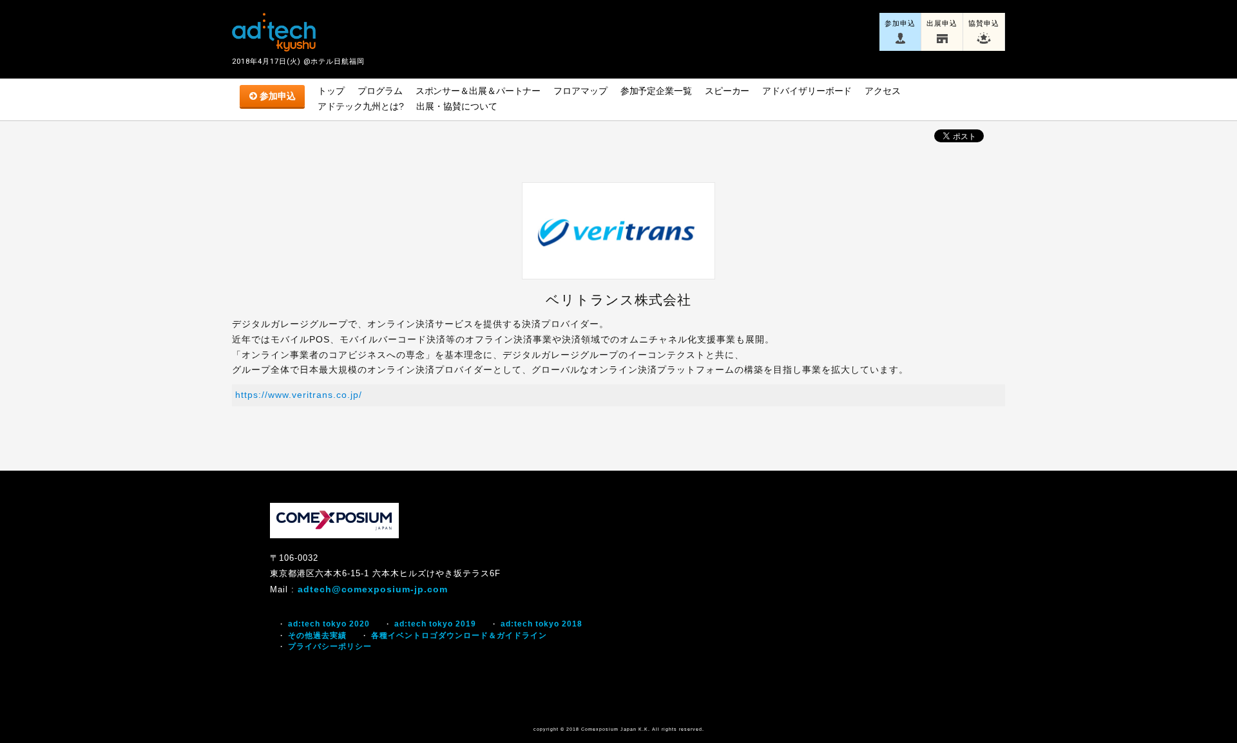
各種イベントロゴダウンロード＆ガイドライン (459, 635)
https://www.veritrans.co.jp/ (298, 395)
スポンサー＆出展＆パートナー (478, 91)
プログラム (380, 91)
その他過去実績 (317, 635)
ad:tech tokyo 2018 (541, 623)
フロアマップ (580, 91)
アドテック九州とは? (360, 106)
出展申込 (941, 23)
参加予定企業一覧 (656, 91)
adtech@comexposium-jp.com (373, 589)
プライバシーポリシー (330, 646)
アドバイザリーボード (807, 91)
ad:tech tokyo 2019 (435, 623)
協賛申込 (983, 23)
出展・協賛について (456, 106)
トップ (331, 91)
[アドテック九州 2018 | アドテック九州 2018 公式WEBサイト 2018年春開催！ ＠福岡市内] (274, 32)
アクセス (883, 91)
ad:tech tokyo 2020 (329, 623)
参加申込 (900, 23)
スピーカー (727, 91)
